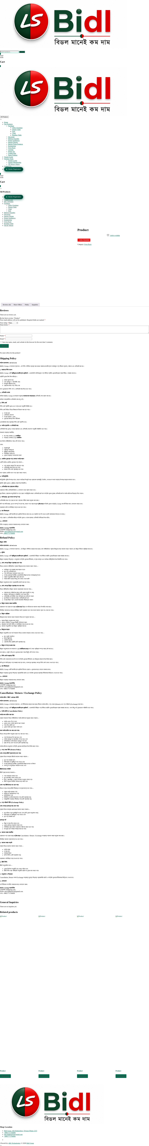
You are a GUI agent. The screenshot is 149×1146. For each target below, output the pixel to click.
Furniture (11, 126)
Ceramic (10, 150)
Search (22, 52)
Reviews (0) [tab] (7, 305)
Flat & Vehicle (8, 225)
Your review (4, 325)
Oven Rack (11, 148)
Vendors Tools (8, 159)
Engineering (12, 146)
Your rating (4, 323)
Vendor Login (8, 157)
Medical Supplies (13, 139)
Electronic (11, 137)
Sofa (13, 131)
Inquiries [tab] (35, 305)
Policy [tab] (27, 305)
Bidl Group (30, 1143)
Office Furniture (17, 128)
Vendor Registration (14, 169)
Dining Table (16, 129)
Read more (5, 1076)
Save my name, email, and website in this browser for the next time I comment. (27, 342)
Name (2, 336)
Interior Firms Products (15, 144)
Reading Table (16, 135)
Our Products (8, 124)
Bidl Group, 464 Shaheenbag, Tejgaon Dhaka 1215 (20, 1131)
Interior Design (13, 142)
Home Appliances (14, 140)
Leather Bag (12, 153)
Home (6, 122)
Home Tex (11, 151)
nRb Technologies (14, 1143)
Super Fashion (12, 155)
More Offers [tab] (18, 305)
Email (2, 339)
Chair (14, 133)
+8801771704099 (9, 533)
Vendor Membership (14, 162)
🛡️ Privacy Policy (14, 164)
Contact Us (7, 166)
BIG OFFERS (8, 202)
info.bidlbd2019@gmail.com (13, 531)
